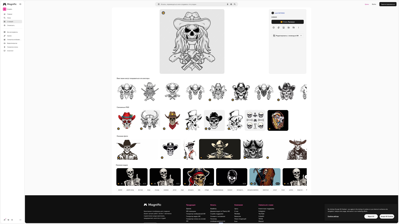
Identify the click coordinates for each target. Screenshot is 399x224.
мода (148, 190)
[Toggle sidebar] (20, 4)
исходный (173, 13)
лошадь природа (218, 190)
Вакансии (237, 216)
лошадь (157, 190)
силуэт (275, 190)
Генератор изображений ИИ (195, 214)
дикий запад (130, 190)
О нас (236, 211)
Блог (236, 221)
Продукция (190, 205)
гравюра (166, 190)
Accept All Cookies (387, 216)
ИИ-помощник (191, 211)
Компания (238, 205)
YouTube (261, 214)
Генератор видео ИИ (193, 216)
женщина (191, 190)
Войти (374, 4)
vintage (207, 190)
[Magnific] (152, 205)
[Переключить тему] (12, 220)
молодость (240, 190)
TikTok (261, 219)
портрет (230, 190)
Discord (261, 221)
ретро (174, 190)
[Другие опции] (298, 28)
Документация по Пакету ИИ (220, 211)
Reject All (371, 216)
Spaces (188, 209)
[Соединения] (4, 220)
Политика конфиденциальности (217, 220)
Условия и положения (217, 216)
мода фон (300, 190)
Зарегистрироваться (388, 4)
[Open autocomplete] (158, 4)
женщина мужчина (253, 190)
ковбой (120, 190)
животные (266, 190)
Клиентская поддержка (266, 209)
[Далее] (306, 91)
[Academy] (8, 220)
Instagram (262, 211)
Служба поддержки (216, 214)
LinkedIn (261, 216)
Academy (213, 209)
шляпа (291, 190)
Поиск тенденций (240, 219)
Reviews (237, 214)
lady (199, 190)
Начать (213, 205)
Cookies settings (333, 216)
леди (182, 190)
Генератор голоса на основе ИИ (196, 220)
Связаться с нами (266, 205)
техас (283, 190)
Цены (367, 4)
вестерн (140, 190)
